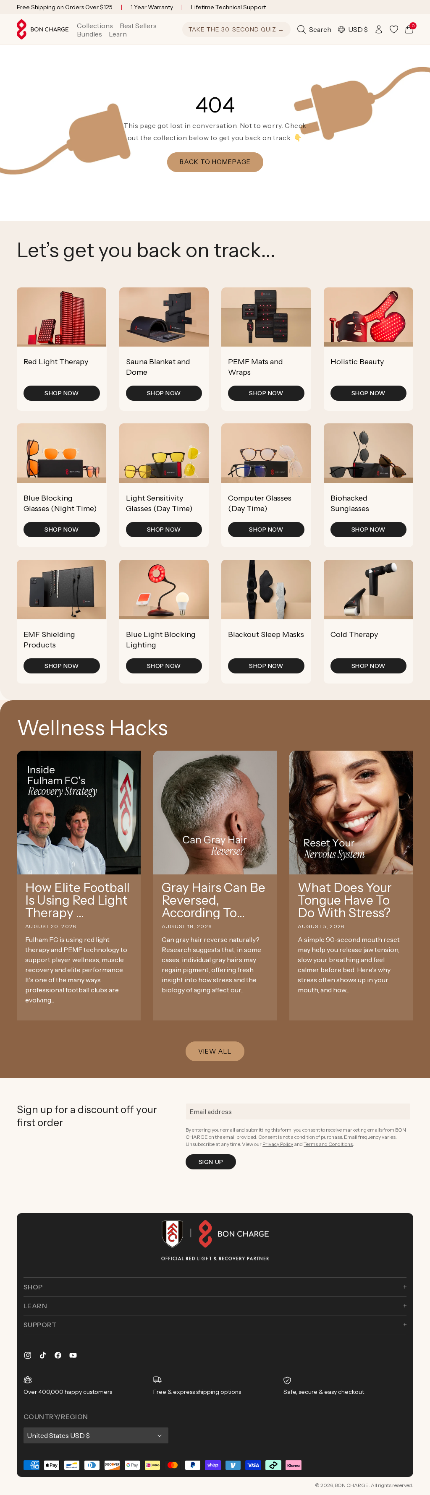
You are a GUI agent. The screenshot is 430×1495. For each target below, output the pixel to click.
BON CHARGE (352, 1485)
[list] (215, 485)
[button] (94, 25)
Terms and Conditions (328, 1144)
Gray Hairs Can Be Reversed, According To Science (213, 900)
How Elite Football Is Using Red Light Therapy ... (77, 900)
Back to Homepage (215, 162)
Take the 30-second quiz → (236, 29)
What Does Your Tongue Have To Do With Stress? (345, 900)
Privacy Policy (277, 1144)
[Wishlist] (394, 29)
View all (215, 1051)
